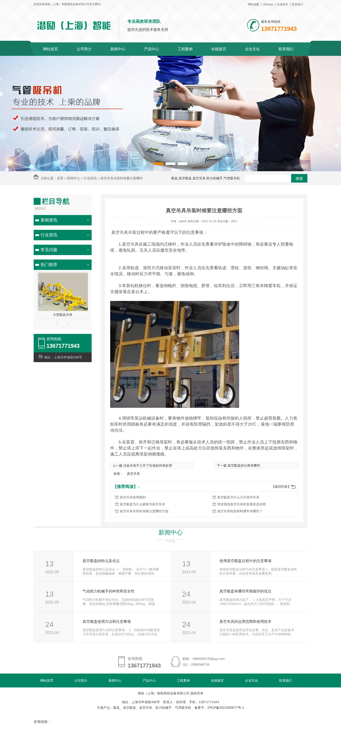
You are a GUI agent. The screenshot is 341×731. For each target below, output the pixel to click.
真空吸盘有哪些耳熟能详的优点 (245, 591)
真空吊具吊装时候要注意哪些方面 (144, 511)
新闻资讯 (49, 220)
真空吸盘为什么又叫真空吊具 (238, 497)
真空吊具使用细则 (133, 497)
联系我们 (297, 4)
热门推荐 (49, 264)
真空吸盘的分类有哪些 (244, 465)
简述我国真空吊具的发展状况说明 (241, 504)
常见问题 (49, 249)
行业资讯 (49, 235)
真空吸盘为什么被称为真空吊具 (142, 504)
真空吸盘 (62, 314)
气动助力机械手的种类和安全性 (109, 591)
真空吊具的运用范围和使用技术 (245, 621)
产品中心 (151, 49)
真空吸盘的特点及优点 (101, 561)
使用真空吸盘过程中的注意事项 (245, 561)
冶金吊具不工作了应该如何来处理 (147, 465)
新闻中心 (117, 49)
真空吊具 (133, 473)
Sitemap (268, 4)
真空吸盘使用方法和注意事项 (107, 621)
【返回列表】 (281, 486)
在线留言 (282, 4)
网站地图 (253, 4)
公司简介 (84, 49)
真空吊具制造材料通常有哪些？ (240, 511)
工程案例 (185, 49)
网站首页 (50, 49)
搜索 (299, 178)
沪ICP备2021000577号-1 (225, 707)
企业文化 (252, 49)
